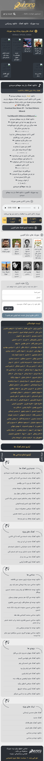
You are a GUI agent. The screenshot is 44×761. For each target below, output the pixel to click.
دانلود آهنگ (23, 23)
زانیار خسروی (36, 377)
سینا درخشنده (12, 381)
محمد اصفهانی (25, 415)
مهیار (30, 430)
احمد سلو (26, 336)
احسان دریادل (12, 332)
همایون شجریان (14, 434)
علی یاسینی (13, 396)
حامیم (27, 355)
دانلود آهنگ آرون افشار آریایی (29, 562)
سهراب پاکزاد (15, 377)
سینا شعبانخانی (36, 385)
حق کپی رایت (33, 758)
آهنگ (28, 96)
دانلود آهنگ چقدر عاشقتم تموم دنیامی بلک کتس (22, 498)
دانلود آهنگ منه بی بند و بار (30, 557)
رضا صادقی (28, 370)
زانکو (9, 373)
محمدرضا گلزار (24, 419)
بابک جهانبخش (35, 347)
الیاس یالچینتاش (35, 340)
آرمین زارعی (37, 328)
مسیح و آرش (11, 422)
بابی (17, 347)
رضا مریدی (37, 373)
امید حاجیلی (16, 340)
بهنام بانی (37, 351)
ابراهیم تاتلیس (8, 328)
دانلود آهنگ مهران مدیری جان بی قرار (26, 653)
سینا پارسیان (24, 381)
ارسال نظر (8, 308)
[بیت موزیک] (24, 5)
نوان (29, 434)
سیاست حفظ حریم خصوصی (16, 758)
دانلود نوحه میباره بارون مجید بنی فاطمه (25, 579)
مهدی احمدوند (27, 426)
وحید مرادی (27, 437)
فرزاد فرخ (37, 404)
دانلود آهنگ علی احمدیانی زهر (29, 663)
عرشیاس (26, 392)
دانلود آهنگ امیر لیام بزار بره (30, 668)
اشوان (18, 336)
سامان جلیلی (25, 377)
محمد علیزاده (12, 415)
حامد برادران (10, 351)
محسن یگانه (36, 415)
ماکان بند (16, 407)
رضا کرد (19, 370)
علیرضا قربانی (23, 400)
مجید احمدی (36, 411)
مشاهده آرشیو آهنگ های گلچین (22, 228)
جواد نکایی (20, 351)
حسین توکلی (37, 358)
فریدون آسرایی (17, 404)
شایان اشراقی (13, 385)
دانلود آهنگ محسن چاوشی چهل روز (27, 493)
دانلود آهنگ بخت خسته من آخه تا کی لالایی (24, 478)
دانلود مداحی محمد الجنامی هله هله (27, 615)
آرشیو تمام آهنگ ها (22, 446)
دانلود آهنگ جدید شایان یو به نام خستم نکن (24, 552)
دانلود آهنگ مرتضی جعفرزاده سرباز (27, 508)
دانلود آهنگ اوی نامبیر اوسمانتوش (28, 503)
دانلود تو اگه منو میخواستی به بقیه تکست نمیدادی (22, 473)
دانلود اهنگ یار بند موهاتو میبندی (23, 85)
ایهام (16, 343)
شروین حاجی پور (26, 389)
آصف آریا (18, 328)
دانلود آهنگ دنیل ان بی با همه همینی (26, 514)
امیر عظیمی (24, 343)
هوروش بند (37, 437)
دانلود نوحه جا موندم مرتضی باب (28, 628)
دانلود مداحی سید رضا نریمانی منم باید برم (25, 584)
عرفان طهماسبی (16, 392)
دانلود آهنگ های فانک (33, 723)
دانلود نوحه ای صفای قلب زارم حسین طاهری (24, 602)
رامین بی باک (30, 366)
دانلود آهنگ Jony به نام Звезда (28, 519)
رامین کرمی (9, 366)
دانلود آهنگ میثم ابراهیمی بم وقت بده (26, 678)
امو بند (25, 340)
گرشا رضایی (26, 407)
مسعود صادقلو (23, 422)
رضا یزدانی (27, 373)
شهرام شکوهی (36, 392)
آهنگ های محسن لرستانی (32, 712)
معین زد (38, 426)
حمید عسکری (13, 358)
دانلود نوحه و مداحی (34, 733)
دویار (10, 362)
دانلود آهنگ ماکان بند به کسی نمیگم (27, 694)
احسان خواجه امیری (26, 332)
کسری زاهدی (36, 407)
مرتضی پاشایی (12, 419)
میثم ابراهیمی (21, 430)
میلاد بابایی (10, 430)
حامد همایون (36, 355)
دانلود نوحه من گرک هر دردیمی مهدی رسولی (24, 597)
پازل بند (29, 351)
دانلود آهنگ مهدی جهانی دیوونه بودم (26, 488)
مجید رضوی (25, 411)
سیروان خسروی (35, 381)
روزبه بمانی (18, 373)
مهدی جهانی (15, 426)
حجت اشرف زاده (17, 355)
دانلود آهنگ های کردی (33, 728)
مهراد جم (38, 430)
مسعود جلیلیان (36, 422)
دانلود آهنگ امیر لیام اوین (31, 673)
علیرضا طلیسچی (35, 400)
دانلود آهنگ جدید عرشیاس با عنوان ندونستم (24, 546)
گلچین (27, 192)
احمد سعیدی (36, 336)
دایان (16, 362)
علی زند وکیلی (24, 396)
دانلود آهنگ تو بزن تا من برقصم (28, 483)
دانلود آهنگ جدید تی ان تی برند (28, 541)
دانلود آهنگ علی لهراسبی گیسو (29, 658)
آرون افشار (27, 328)
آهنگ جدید (37, 717)
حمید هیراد (37, 362)
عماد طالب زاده (11, 400)
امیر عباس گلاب (36, 343)
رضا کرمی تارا (10, 370)
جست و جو (7, 13)
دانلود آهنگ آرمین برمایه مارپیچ (29, 689)
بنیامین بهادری (8, 347)
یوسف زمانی (16, 437)
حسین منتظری (25, 358)
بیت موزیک (34, 23)
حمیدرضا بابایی (25, 362)
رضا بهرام (38, 370)
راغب (39, 366)
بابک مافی (24, 347)
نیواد (23, 434)
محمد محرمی (36, 419)
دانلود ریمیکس (11, 23)
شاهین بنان (24, 385)
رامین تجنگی (19, 366)
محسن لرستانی (13, 411)
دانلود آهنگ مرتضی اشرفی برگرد (29, 683)
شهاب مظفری (14, 389)
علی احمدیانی (36, 396)
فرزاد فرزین (28, 404)
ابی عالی (38, 332)
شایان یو (38, 389)
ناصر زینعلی (37, 434)
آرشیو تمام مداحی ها (22, 454)
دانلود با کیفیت (30, 220)
